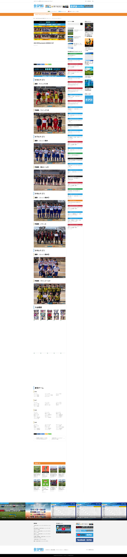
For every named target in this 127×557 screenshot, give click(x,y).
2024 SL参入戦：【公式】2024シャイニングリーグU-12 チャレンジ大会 (42, 529)
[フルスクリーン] (69, 532)
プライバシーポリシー (59, 549)
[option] (12, 511)
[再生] (57, 532)
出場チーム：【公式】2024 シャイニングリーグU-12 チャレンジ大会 (42, 534)
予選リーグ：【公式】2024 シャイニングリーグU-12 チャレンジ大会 (42, 532)
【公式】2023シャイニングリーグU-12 (40, 539)
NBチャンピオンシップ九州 (74, 11)
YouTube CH (48, 549)
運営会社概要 (53, 549)
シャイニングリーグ (53, 11)
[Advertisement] (49, 53)
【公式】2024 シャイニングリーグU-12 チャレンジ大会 (42, 526)
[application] (63, 529)
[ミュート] (68, 532)
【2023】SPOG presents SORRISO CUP (43, 14)
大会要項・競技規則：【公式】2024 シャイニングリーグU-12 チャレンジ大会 (42, 537)
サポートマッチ (63, 11)
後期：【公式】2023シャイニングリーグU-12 (41, 541)
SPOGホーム (66, 549)
